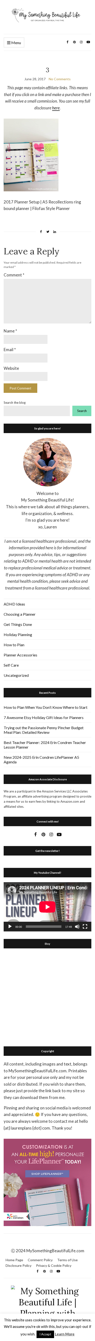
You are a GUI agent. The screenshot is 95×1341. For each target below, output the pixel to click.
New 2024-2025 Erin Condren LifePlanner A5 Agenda (41, 759)
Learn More (65, 1334)
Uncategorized (16, 675)
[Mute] (77, 926)
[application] (47, 906)
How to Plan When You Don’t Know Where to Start (45, 707)
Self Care (11, 665)
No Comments (60, 79)
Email (10, 349)
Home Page (14, 1260)
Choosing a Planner (20, 614)
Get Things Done (18, 624)
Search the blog (15, 402)
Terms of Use (67, 1260)
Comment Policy (40, 1260)
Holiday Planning (18, 634)
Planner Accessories (20, 655)
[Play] (10, 926)
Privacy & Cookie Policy (53, 1265)
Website (11, 368)
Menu (15, 42)
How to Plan (14, 644)
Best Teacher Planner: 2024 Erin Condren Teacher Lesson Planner (45, 744)
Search (82, 411)
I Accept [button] (45, 1334)
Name (10, 330)
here (56, 107)
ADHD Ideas (14, 604)
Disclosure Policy (18, 1265)
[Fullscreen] (85, 926)
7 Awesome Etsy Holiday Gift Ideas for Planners (44, 717)
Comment (14, 274)
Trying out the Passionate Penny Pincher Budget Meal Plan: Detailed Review (44, 730)
